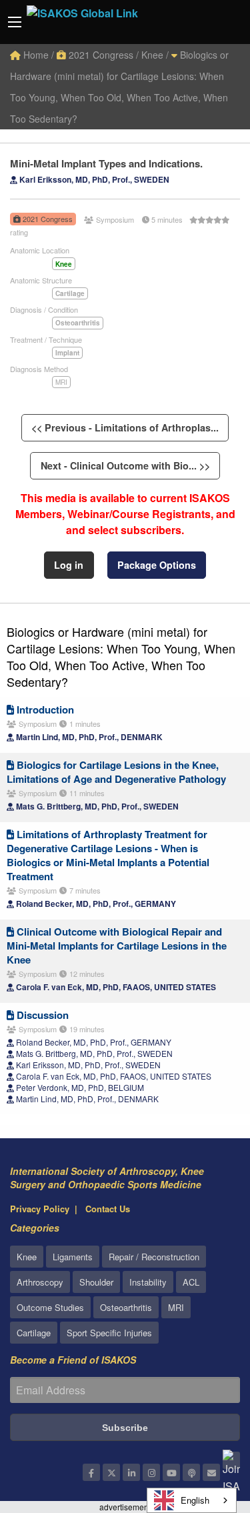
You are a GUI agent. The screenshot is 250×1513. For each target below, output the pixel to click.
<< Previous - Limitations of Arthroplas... (125, 427)
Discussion (41, 1015)
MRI (61, 382)
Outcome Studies (50, 1307)
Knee (27, 1256)
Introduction (44, 709)
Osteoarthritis (126, 1307)
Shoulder (96, 1282)
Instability (148, 1282)
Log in (68, 564)
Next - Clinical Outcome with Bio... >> (125, 465)
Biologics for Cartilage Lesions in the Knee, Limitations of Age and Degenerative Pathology (116, 772)
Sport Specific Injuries (109, 1332)
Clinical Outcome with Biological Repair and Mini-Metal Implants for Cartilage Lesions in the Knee (117, 945)
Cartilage (34, 1332)
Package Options (156, 564)
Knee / (155, 54)
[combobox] (192, 1500)
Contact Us (107, 1208)
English (195, 1500)
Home (35, 54)
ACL (191, 1282)
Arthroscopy (40, 1282)
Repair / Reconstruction (154, 1256)
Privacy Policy (39, 1208)
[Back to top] (206, 1429)
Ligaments (73, 1256)
